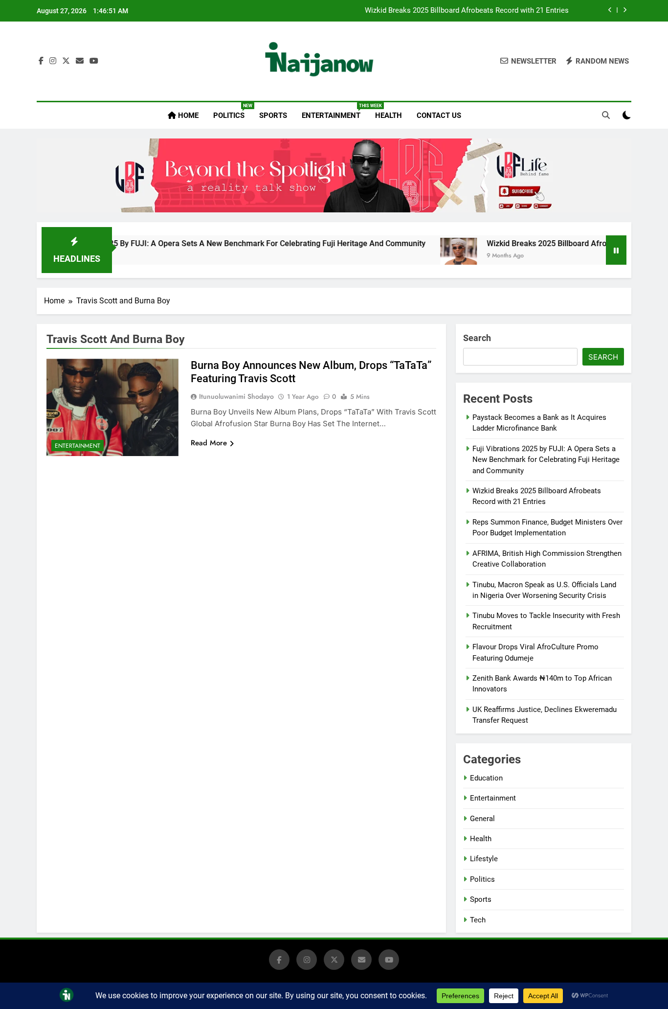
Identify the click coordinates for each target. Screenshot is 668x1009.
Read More (209, 442)
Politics (232, 111)
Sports (273, 115)
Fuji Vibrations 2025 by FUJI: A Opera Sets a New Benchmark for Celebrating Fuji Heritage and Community (209, 243)
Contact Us (439, 115)
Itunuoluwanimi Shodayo (236, 396)
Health (388, 115)
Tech (478, 920)
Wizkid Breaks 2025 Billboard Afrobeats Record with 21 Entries (467, 11)
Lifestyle (484, 858)
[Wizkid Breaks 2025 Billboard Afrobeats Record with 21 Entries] (431, 256)
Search (477, 338)
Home (187, 115)
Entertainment (335, 111)
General (482, 818)
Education (486, 778)
